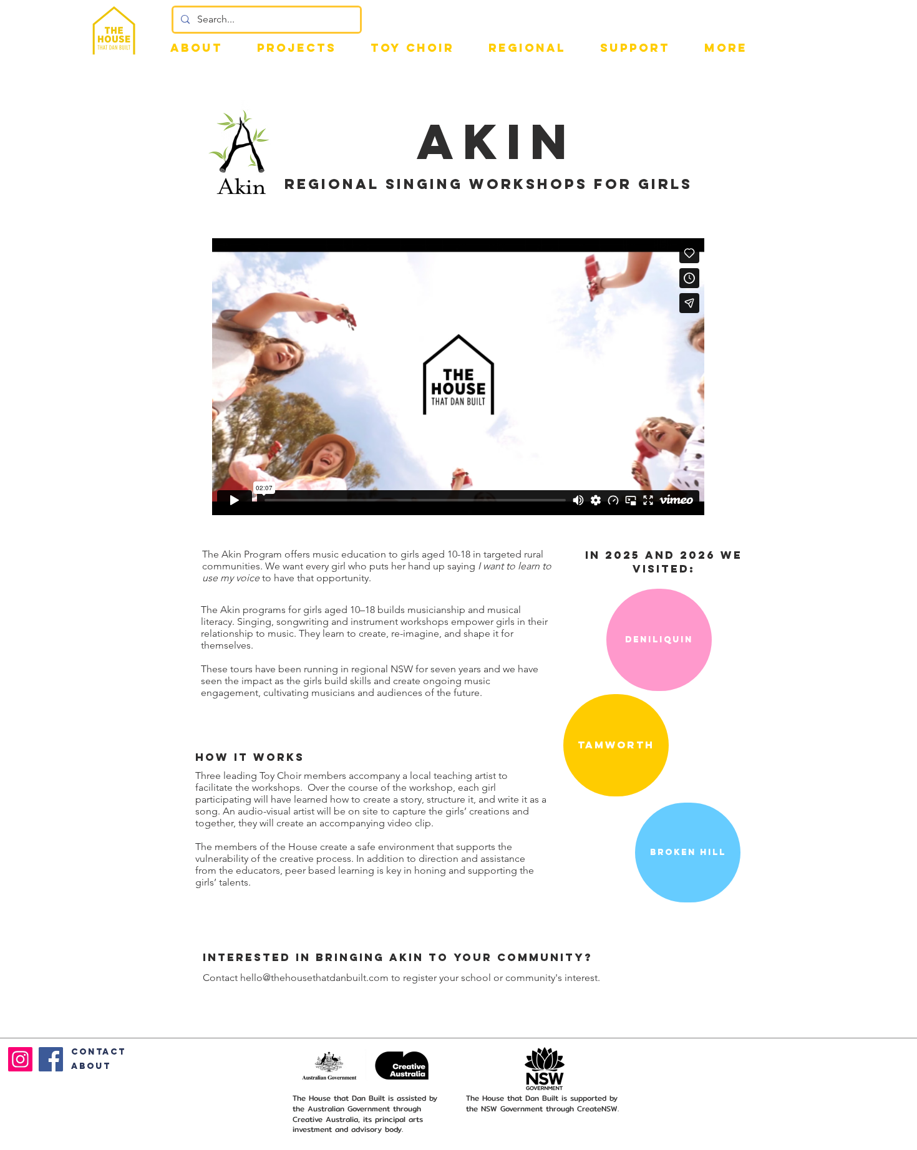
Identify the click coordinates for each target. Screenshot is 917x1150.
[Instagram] (20, 1059)
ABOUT (91, 1066)
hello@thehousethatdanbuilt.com (314, 977)
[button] (635, 48)
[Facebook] (51, 1059)
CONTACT (98, 1051)
